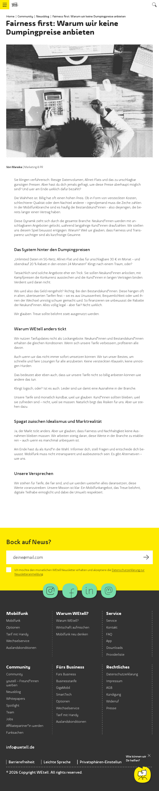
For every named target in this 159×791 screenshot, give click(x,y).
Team (10, 712)
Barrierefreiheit (21, 762)
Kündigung (113, 694)
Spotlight (12, 705)
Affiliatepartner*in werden (24, 726)
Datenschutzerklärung (122, 674)
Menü (5, 6)
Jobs (9, 719)
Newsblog (42, 16)
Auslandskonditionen (21, 648)
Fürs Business (66, 674)
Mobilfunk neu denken (72, 634)
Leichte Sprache (57, 762)
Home (10, 16)
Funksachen (14, 732)
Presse (111, 708)
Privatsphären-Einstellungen (104, 762)
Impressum (114, 681)
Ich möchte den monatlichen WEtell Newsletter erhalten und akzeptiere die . (79, 572)
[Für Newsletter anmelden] (146, 557)
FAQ (109, 634)
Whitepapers (15, 698)
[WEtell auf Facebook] (69, 590)
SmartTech (64, 694)
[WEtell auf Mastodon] (108, 590)
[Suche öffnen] (154, 4)
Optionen (13, 627)
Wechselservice (17, 641)
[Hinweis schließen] (149, 755)
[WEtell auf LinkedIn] (89, 590)
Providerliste (115, 654)
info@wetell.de (20, 747)
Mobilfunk (13, 620)
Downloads (114, 648)
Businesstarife (66, 681)
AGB (109, 687)
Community (25, 16)
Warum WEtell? (67, 620)
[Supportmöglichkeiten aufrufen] (142, 775)
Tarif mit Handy (17, 634)
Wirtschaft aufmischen (72, 627)
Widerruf (112, 701)
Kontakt (111, 627)
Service (111, 620)
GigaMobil (63, 687)
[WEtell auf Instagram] (50, 590)
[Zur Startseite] (15, 4)
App (109, 641)
